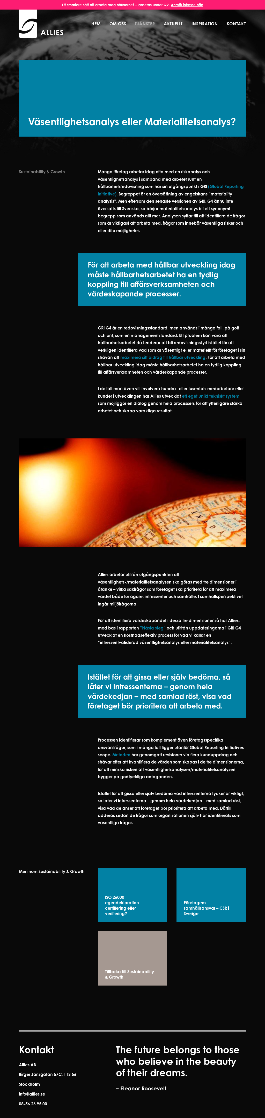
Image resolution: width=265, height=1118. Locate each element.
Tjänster (145, 23)
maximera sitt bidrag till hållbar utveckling (162, 357)
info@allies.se (32, 1094)
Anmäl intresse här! (187, 5)
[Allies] (41, 24)
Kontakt (236, 23)
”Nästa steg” (153, 628)
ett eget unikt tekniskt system (210, 396)
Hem (95, 23)
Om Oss (117, 23)
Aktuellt (173, 23)
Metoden (121, 754)
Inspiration (205, 23)
